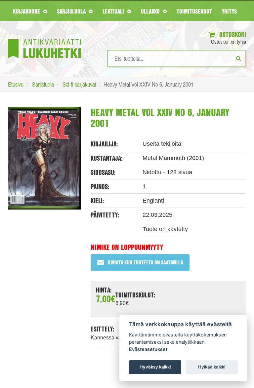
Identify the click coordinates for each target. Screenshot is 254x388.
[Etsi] (238, 58)
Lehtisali (114, 11)
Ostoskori (232, 34)
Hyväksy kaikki (155, 366)
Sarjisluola (72, 11)
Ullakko (151, 11)
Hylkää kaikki (211, 366)
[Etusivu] (44, 39)
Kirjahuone (27, 11)
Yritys (229, 11)
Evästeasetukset (148, 349)
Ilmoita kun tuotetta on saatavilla (145, 262)
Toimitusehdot (194, 11)
